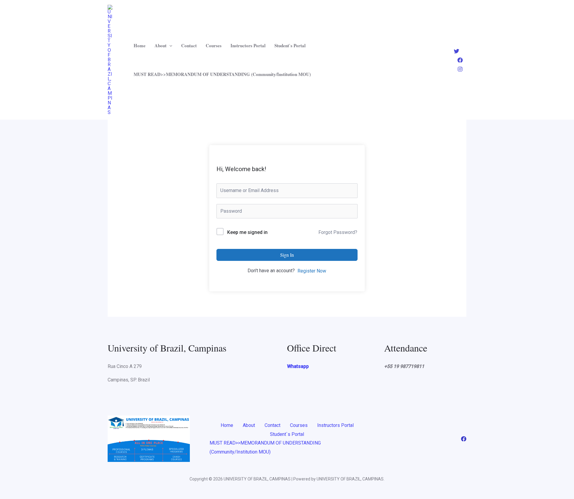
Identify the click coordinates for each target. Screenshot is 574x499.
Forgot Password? (337, 232)
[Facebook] (460, 60)
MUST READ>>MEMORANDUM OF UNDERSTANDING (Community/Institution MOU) (222, 74)
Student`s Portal (290, 45)
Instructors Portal (247, 45)
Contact (189, 45)
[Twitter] (456, 51)
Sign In (287, 255)
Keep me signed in (247, 232)
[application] (169, 45)
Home (140, 45)
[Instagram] (460, 69)
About (161, 45)
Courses (214, 45)
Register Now (311, 271)
